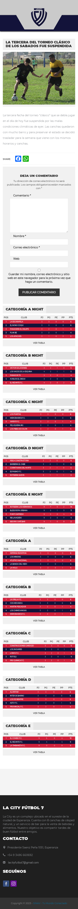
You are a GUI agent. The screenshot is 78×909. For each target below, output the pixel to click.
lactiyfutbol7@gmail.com (23, 862)
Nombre (19, 236)
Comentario (22, 195)
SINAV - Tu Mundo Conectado (50, 903)
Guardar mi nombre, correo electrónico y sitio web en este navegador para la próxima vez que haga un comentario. (39, 277)
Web (16, 258)
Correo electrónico (26, 247)
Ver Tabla (39, 343)
